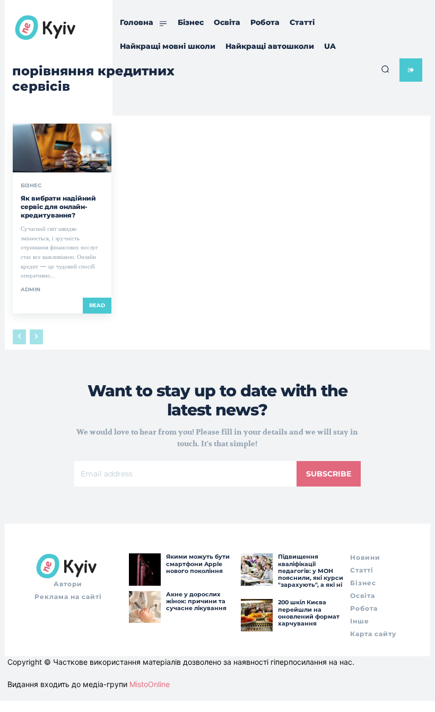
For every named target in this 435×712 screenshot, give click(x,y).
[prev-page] (19, 336)
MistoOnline (149, 684)
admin (30, 289)
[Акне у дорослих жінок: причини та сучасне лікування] (145, 607)
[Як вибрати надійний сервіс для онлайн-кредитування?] (62, 148)
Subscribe (328, 474)
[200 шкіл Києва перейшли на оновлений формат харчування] (257, 615)
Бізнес (31, 185)
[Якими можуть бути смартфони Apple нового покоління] (145, 569)
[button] (385, 69)
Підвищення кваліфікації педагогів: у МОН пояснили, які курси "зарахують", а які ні (310, 570)
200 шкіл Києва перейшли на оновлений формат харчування (309, 612)
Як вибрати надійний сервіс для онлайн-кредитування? (58, 206)
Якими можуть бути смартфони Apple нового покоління (198, 563)
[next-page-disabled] (36, 336)
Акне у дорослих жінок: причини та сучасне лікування (196, 601)
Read (97, 305)
